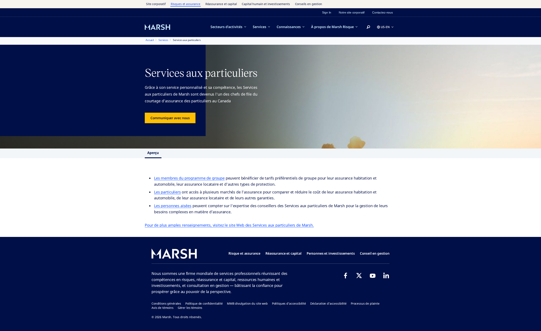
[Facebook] (345, 275)
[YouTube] (372, 275)
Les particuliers (167, 192)
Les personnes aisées (172, 205)
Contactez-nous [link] (382, 12)
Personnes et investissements (331, 253)
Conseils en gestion (308, 4)
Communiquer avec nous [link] (170, 118)
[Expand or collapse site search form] (368, 27)
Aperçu (153, 152)
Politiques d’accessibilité (289, 303)
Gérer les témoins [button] (190, 308)
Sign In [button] (326, 12)
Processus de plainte (365, 303)
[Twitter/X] (359, 275)
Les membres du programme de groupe (189, 178)
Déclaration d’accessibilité (328, 303)
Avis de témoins (163, 308)
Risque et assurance (244, 253)
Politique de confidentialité (204, 303)
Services (259, 26)
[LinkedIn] (386, 275)
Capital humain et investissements (266, 4)
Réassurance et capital (221, 4)
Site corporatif (156, 4)
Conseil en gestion (374, 253)
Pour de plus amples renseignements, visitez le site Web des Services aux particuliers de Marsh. (229, 225)
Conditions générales (166, 303)
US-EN (385, 27)
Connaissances (289, 26)
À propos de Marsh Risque (332, 26)
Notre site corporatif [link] (352, 12)
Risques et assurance (185, 4)
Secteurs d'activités (226, 26)
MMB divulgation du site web (247, 303)
